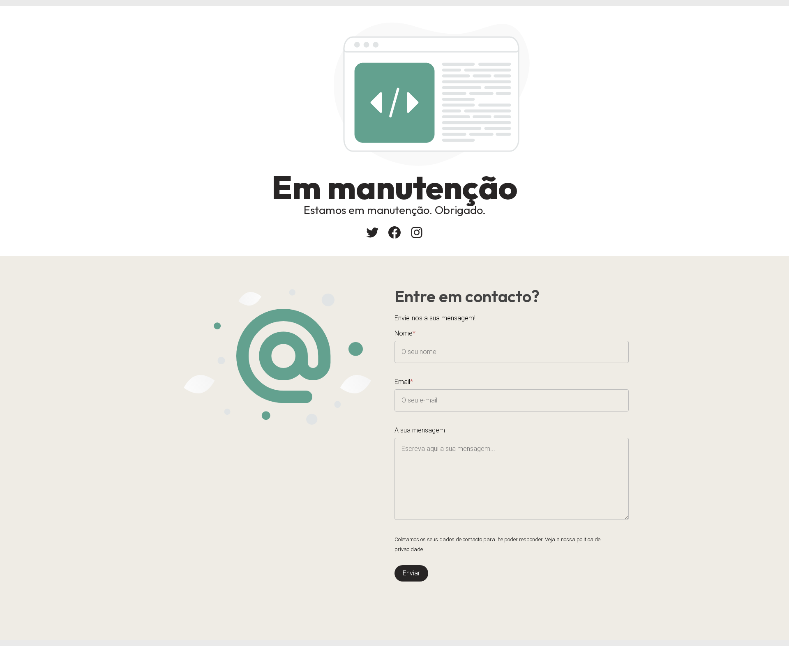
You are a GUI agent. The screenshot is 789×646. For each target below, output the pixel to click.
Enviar (411, 573)
